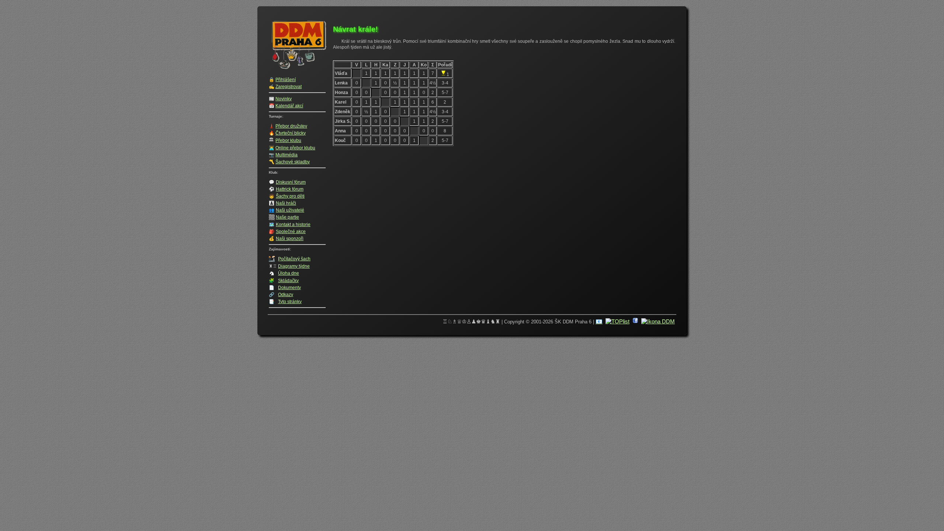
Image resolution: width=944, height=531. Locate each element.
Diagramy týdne (294, 266)
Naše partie (287, 217)
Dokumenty (289, 287)
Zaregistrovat (288, 86)
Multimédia (286, 154)
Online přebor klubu (295, 147)
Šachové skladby (292, 161)
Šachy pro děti (290, 196)
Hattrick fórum (289, 189)
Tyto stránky (290, 301)
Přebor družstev (291, 126)
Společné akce (291, 231)
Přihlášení (285, 79)
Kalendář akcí (289, 105)
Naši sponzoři (289, 238)
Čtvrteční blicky (290, 133)
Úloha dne (288, 273)
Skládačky (288, 280)
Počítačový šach (294, 258)
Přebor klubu (288, 140)
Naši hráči (286, 203)
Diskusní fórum (291, 182)
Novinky (283, 98)
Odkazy (285, 294)
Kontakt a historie (293, 224)
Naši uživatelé (290, 210)
